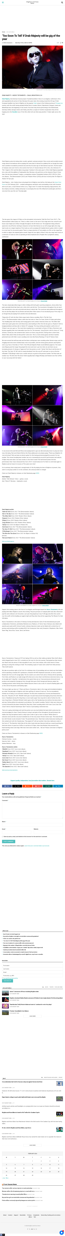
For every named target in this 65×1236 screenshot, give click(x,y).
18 (58, 1168)
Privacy (29, 1215)
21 (23, 1171)
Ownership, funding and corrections (50, 1215)
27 (15, 1175)
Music (46, 987)
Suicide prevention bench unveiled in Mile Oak (14, 949)
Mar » (7, 1178)
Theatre (51, 987)
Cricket (60, 1077)
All (43, 987)
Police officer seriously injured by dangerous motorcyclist (18, 1200)
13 (15, 1168)
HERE (37, 473)
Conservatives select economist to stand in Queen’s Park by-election (20, 952)
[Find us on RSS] (34, 1229)
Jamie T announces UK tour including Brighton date (24, 991)
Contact (10, 1215)
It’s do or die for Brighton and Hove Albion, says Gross (16, 1128)
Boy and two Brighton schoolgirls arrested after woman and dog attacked (20, 936)
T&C (35, 1217)
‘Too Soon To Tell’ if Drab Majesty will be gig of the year (16, 940)
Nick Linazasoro (8, 42)
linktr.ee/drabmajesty (8, 541)
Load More (32, 1016)
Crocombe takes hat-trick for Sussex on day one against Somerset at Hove (22, 1082)
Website (36, 829)
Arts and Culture (10, 32)
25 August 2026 (14, 1013)
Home (3, 32)
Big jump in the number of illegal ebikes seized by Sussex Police (19, 945)
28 (23, 1175)
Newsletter (23, 1215)
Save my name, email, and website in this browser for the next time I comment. (25, 836)
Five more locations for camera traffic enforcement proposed (18, 943)
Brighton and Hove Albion (50, 1077)
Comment (5, 800)
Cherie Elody (44, 301)
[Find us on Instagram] (36, 1229)
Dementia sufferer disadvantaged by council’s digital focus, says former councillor (23, 954)
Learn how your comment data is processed (36, 845)
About (4, 1215)
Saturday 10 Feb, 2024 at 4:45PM (23, 42)
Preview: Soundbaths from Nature (19, 1011)
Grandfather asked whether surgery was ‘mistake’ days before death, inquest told (23, 947)
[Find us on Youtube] (32, 1229)
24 (49, 1171)
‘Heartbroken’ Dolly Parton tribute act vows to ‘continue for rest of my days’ (31, 1004)
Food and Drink (58, 987)
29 (32, 1175)
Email (4, 829)
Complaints (36, 1215)
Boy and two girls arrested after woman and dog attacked (18, 1197)
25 (58, 1171)
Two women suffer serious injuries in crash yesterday (17, 1188)
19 (6, 1171)
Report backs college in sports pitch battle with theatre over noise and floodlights (24, 1097)
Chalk (35, 103)
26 (6, 1175)
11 (58, 1164)
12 (6, 1168)
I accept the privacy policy (10, 978)
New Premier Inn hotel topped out (11, 934)
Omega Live (59, 103)
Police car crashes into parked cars (11, 938)
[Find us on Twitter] (29, 1229)
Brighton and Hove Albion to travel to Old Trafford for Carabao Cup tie (20, 1112)
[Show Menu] (3, 2)
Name (4, 821)
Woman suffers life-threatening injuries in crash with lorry (18, 1191)
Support (16, 1215)
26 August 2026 (14, 1006)
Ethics (30, 1217)
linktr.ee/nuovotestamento (10, 770)
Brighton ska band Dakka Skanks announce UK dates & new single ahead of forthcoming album (36, 998)
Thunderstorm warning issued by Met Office (14, 1194)
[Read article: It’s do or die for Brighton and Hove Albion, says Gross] (59, 1129)
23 (41, 1171)
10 (49, 1164)
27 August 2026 (14, 993)
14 (23, 1168)
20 (15, 1171)
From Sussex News (10, 1184)
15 (32, 1168)
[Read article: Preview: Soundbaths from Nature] (5, 1012)
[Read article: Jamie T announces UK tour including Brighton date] (5, 993)
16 (41, 1168)
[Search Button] (62, 2)
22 (32, 1171)
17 (49, 1168)
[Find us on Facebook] (27, 1229)
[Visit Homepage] (32, 2)
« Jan (3, 1178)
